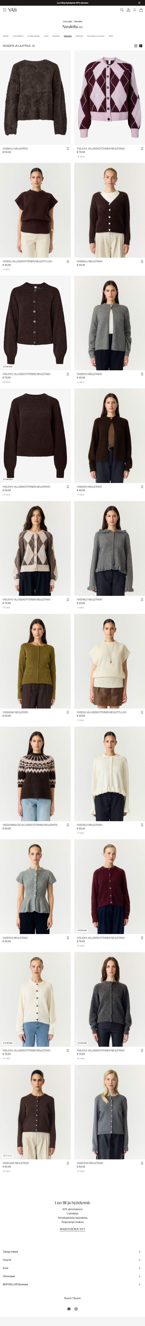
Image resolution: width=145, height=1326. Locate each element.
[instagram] (76, 1309)
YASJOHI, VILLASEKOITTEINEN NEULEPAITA (26, 486)
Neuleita (68, 36)
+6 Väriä (80, 156)
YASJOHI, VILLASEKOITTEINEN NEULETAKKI (101, 148)
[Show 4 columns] (135, 45)
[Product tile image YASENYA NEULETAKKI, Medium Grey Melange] (35, 886)
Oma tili (7, 1259)
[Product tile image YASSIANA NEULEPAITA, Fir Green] (35, 661)
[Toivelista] (135, 10)
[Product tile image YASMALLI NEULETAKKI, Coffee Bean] (109, 210)
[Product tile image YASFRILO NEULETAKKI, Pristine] (109, 774)
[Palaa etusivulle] (12, 10)
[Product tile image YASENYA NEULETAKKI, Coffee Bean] (109, 435)
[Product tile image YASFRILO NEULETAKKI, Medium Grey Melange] (109, 548)
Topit (46, 36)
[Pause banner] (139, 3)
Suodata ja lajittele (17, 45)
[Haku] (122, 10)
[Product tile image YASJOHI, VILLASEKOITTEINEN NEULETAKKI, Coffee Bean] (35, 323)
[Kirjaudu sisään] (128, 10)
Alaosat (79, 36)
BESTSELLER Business (15, 1284)
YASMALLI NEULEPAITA (15, 148)
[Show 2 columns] (140, 45)
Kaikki (5, 36)
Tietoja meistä (10, 1251)
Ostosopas (9, 1276)
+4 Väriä (6, 494)
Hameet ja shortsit (95, 36)
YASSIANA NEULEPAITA (15, 712)
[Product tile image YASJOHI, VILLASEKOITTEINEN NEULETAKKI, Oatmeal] (35, 548)
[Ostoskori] (141, 10)
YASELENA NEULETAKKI (15, 1163)
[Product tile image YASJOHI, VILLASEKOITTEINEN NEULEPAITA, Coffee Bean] (35, 435)
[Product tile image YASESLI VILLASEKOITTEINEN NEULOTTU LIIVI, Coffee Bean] (35, 210)
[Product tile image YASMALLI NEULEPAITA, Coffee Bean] (35, 97)
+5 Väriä (6, 1171)
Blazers (56, 36)
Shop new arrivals (72, 3)
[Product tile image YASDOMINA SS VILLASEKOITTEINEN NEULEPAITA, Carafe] (35, 774)
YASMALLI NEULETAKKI (89, 261)
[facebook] (69, 1309)
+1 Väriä (6, 269)
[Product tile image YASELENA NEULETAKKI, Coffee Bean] (35, 1112)
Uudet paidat (34, 36)
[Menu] (4, 10)
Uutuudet (67, 21)
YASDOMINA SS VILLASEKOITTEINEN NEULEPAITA (29, 825)
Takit (111, 36)
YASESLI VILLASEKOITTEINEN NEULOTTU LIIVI (27, 261)
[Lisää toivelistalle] (68, 149)
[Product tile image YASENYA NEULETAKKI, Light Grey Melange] (109, 323)
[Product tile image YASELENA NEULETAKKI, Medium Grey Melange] (109, 1112)
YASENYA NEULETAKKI (89, 374)
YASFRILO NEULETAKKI (89, 599)
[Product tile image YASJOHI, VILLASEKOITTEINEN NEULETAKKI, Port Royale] (109, 886)
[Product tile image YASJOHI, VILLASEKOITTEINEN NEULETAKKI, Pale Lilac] (109, 97)
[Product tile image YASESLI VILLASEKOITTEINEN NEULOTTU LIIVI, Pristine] (109, 661)
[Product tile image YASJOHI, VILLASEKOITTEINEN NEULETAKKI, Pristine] (35, 999)
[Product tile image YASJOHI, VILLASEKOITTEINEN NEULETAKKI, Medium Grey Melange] (109, 999)
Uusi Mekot (18, 36)
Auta (5, 1268)
